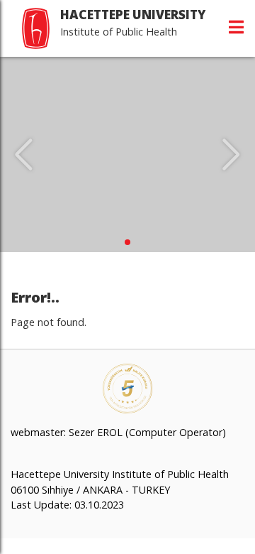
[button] (127, 242)
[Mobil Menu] (236, 27)
